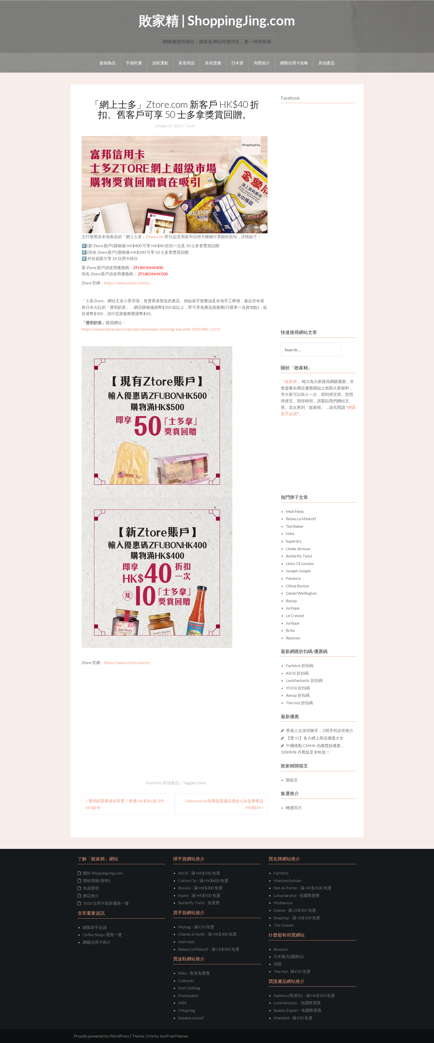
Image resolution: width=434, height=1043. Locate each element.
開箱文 (292, 779)
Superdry (293, 541)
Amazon (281, 949)
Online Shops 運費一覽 (102, 934)
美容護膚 (213, 62)
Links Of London (300, 563)
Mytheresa (283, 902)
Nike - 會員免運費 (194, 973)
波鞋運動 (160, 62)
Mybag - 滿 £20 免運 (196, 926)
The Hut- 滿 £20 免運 (292, 971)
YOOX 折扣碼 (298, 687)
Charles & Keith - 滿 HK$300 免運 (207, 934)
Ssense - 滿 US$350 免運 (295, 910)
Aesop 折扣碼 (298, 695)
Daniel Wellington (301, 593)
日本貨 (237, 62)
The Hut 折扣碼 (299, 702)
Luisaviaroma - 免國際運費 (296, 895)
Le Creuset (295, 615)
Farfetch (281, 873)
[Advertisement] (124, 721)
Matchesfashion (287, 880)
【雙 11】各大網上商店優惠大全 (315, 737)
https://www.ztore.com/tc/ (127, 282)
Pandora (293, 578)
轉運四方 (294, 807)
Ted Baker (295, 526)
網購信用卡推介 (97, 942)
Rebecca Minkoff (301, 518)
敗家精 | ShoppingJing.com (217, 20)
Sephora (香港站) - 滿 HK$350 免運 (304, 995)
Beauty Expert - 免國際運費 (297, 1010)
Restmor (293, 637)
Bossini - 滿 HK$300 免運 (200, 887)
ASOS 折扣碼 (297, 673)
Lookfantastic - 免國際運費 (297, 1002)
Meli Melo (295, 511)
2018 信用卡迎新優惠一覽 (106, 903)
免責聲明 (91, 888)
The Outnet (283, 925)
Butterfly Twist (299, 555)
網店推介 (91, 895)
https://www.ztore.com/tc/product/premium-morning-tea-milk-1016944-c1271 (151, 329)
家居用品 (187, 62)
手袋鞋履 (134, 62)
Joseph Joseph (298, 570)
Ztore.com (155, 236)
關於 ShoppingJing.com (103, 873)
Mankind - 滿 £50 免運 (293, 1017)
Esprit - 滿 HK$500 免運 (199, 895)
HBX (182, 1002)
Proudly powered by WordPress (101, 1035)
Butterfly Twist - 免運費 (199, 902)
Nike (290, 533)
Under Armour (298, 548)
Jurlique (292, 607)
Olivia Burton (297, 585)
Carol (190, 126)
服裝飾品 (107, 62)
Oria (149, 1035)
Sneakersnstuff (191, 1017)
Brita (290, 630)
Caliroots (186, 980)
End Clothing (189, 987)
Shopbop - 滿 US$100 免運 (297, 917)
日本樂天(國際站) (289, 956)
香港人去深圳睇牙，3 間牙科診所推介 (319, 730)
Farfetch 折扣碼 (299, 665)
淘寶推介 (262, 62)
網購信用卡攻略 (294, 62)
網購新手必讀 (95, 927)
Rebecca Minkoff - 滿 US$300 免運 (208, 949)
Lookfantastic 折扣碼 (304, 680)
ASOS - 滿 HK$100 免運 (199, 873)
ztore (201, 782)
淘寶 (278, 964)
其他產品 (326, 62)
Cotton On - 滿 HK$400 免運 (203, 880)
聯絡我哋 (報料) (96, 880)
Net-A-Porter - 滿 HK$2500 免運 (303, 887)
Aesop (291, 600)
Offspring (186, 1010)
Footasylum (188, 995)
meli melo (186, 941)
